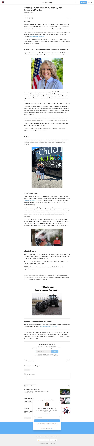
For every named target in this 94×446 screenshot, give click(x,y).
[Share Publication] (78, 2)
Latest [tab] (28, 385)
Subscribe (83, 2)
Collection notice (54, 437)
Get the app (53, 440)
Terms (48, 437)
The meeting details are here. (48, 326)
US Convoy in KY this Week (32, 389)
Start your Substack (43, 440)
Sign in (90, 2)
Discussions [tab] (33, 385)
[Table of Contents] (1, 223)
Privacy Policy (56, 424)
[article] (47, 392)
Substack (41, 443)
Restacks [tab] (32, 369)
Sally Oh (31, 392)
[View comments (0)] (29, 18)
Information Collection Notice (46, 424)
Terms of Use (53, 423)
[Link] (22, 50)
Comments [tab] (26, 369)
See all (26, 418)
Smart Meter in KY (29, 398)
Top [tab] (25, 385)
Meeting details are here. (36, 36)
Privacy (45, 437)
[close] (59, 403)
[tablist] (29, 370)
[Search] (75, 2)
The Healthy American (30, 200)
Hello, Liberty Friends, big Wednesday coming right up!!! (36, 391)
